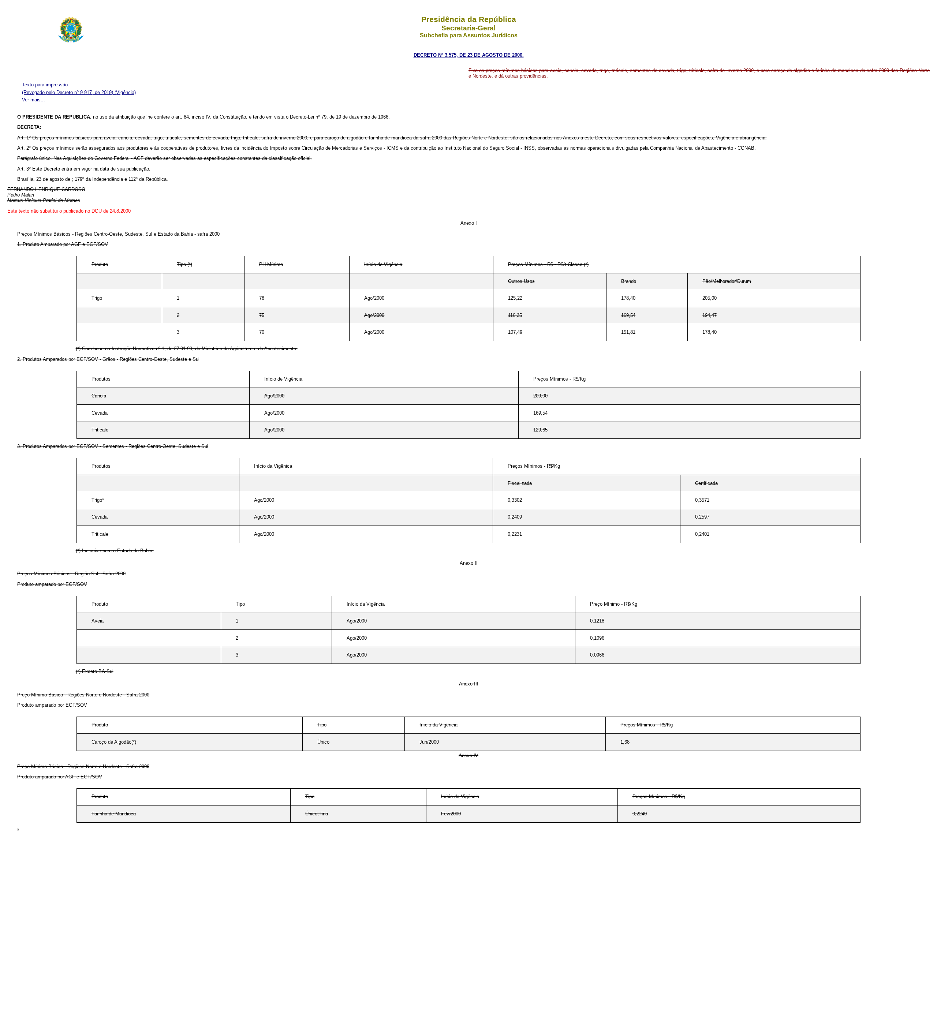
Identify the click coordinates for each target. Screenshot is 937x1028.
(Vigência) (125, 92)
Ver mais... (33, 99)
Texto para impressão (45, 84)
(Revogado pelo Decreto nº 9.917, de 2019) (68, 92)
